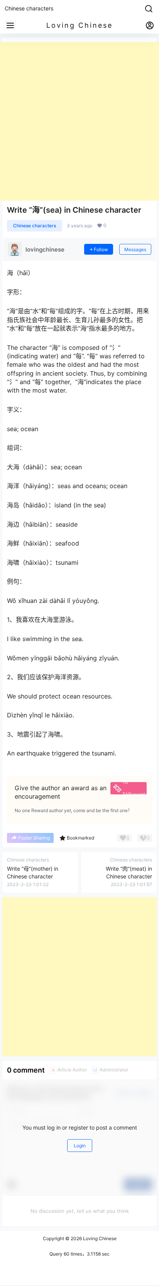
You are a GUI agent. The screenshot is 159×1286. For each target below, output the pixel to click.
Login (80, 1145)
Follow (101, 249)
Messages (135, 249)
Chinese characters (34, 225)
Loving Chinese (99, 1238)
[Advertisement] (79, 121)
